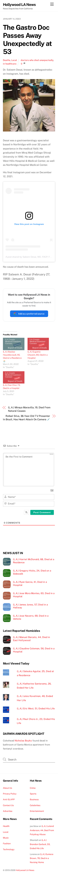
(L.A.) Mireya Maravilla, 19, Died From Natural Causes (29, 409)
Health (6, 826)
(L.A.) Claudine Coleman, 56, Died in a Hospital (33, 650)
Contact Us (8, 805)
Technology (8, 849)
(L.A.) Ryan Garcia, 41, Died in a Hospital (30, 583)
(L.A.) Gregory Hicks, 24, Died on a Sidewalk (32, 572)
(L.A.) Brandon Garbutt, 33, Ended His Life (40, 844)
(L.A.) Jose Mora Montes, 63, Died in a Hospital (33, 595)
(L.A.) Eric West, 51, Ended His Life (36, 708)
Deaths (6, 60)
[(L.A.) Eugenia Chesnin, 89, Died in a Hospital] (38, 344)
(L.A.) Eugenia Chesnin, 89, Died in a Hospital (38, 354)
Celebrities (35, 805)
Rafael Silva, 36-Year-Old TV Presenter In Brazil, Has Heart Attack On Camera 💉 (26, 418)
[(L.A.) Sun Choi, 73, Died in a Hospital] (13, 377)
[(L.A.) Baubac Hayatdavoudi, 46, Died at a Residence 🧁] (13, 344)
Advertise (7, 811)
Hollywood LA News (25, 870)
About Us (7, 788)
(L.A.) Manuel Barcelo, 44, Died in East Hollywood (31, 639)
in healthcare (9, 63)
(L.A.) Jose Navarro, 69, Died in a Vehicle (30, 617)
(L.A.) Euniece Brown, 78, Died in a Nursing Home (41, 858)
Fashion (7, 843)
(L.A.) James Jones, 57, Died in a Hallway (30, 606)
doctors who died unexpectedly (37, 60)
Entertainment (37, 811)
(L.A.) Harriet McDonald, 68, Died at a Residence (33, 561)
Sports (33, 793)
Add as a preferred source (31, 313)
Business (34, 799)
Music (6, 837)
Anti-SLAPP (9, 799)
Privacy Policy (9, 793)
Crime (33, 788)
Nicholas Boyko (23, 740)
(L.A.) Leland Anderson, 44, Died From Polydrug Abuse (42, 830)
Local (14, 60)
